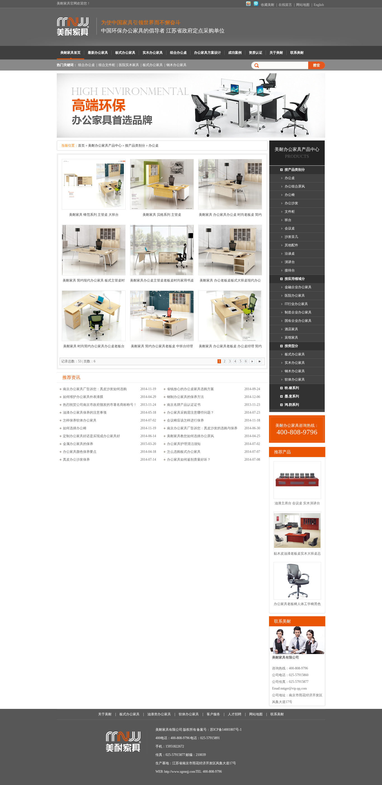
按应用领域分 (295, 279)
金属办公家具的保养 (78, 444)
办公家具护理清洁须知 (184, 444)
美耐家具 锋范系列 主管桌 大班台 (94, 215)
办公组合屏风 (295, 186)
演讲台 (290, 262)
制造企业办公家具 (298, 312)
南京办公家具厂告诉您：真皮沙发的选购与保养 (202, 428)
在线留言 (285, 5)
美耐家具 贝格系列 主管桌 (162, 215)
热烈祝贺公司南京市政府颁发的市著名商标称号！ (100, 405)
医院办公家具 (295, 295)
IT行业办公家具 (296, 304)
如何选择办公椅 (74, 428)
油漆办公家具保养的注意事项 (85, 412)
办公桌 (153, 145)
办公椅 (290, 195)
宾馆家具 (291, 337)
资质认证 (255, 53)
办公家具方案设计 (207, 53)
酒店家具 (291, 329)
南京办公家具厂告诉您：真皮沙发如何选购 (95, 389)
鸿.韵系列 (292, 405)
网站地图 (303, 5)
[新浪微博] (248, 5)
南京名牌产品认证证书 (184, 405)
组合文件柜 (106, 65)
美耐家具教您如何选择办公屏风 (190, 436)
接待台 (290, 270)
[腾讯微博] (256, 5)
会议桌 (290, 228)
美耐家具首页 (70, 53)
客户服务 (213, 714)
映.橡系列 (292, 388)
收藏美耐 (267, 5)
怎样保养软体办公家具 (79, 420)
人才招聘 (234, 714)
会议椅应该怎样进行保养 (185, 420)
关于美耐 (276, 53)
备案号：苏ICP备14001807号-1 (219, 730)
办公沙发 (291, 203)
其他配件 (291, 245)
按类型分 (291, 346)
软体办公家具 (295, 379)
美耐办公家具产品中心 (105, 145)
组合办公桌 (178, 53)
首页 (81, 145)
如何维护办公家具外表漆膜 (83, 397)
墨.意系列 (292, 396)
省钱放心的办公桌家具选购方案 (190, 389)
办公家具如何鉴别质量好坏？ (189, 459)
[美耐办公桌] (191, 137)
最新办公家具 (98, 53)
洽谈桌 (290, 254)
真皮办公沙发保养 (76, 459)
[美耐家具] (77, 32)
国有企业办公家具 (298, 321)
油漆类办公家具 (159, 714)
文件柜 (290, 212)
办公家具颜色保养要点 (79, 452)
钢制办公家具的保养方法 (185, 397)
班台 (288, 220)
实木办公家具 (153, 53)
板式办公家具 (125, 53)
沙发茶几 (291, 237)
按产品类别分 (135, 145)
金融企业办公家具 (298, 287)
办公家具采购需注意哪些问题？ (190, 412)
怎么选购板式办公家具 (184, 452)
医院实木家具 (129, 65)
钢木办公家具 (176, 65)
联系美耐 (297, 53)
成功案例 (235, 53)
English (319, 5)
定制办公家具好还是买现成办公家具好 (91, 436)
